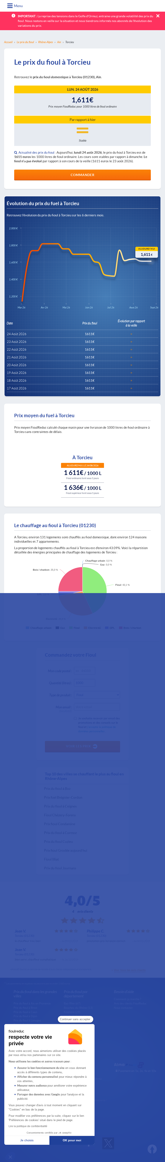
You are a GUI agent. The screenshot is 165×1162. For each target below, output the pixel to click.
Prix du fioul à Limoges (27, 1020)
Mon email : (64, 708)
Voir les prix (78, 746)
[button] (10, 1157)
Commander (83, 175)
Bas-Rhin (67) (72, 1003)
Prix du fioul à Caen (25, 1012)
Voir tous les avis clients (130, 970)
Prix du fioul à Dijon (25, 1016)
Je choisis (27, 1140)
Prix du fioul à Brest (25, 1007)
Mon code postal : (60, 671)
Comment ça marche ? (127, 999)
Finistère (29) (72, 1012)
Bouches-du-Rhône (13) (78, 1007)
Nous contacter (123, 1007)
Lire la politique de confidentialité (28, 1126)
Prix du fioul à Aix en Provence (32, 1003)
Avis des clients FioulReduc (130, 1003)
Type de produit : (60, 695)
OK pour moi (72, 1140)
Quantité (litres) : (60, 683)
